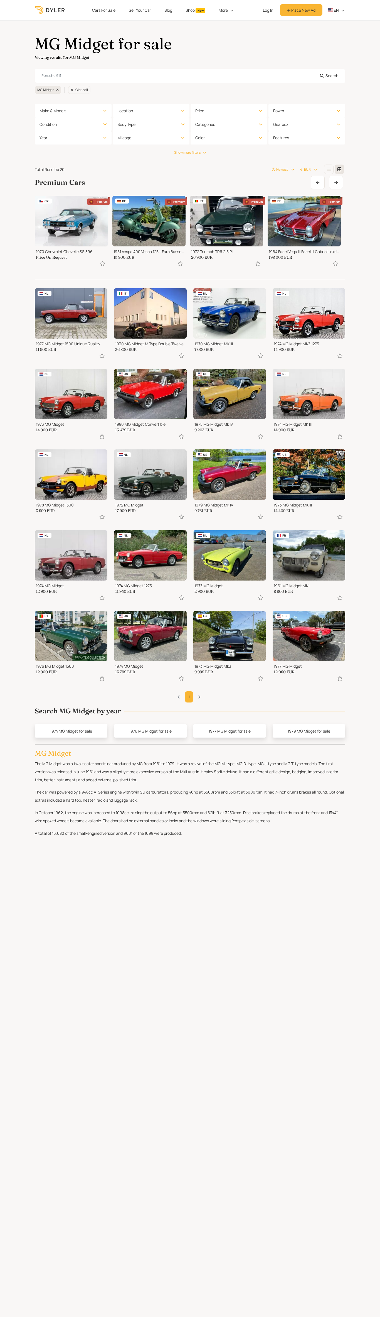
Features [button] (281, 137)
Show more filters (187, 152)
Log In (268, 10)
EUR (307, 169)
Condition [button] (48, 124)
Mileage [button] (124, 137)
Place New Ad (302, 10)
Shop (195, 10)
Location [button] (125, 110)
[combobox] (190, 76)
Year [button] (43, 137)
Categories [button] (205, 124)
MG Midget (45, 89)
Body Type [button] (126, 124)
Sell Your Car (140, 10)
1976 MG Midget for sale (150, 731)
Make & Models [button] (53, 110)
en (336, 10)
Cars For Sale (103, 10)
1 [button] (189, 696)
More (223, 10)
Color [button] (200, 137)
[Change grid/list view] (329, 169)
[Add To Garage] (102, 263)
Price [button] (199, 110)
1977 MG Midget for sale (230, 731)
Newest (282, 169)
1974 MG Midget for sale (71, 731)
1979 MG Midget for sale (309, 731)
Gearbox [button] (280, 124)
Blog (168, 10)
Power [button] (278, 110)
